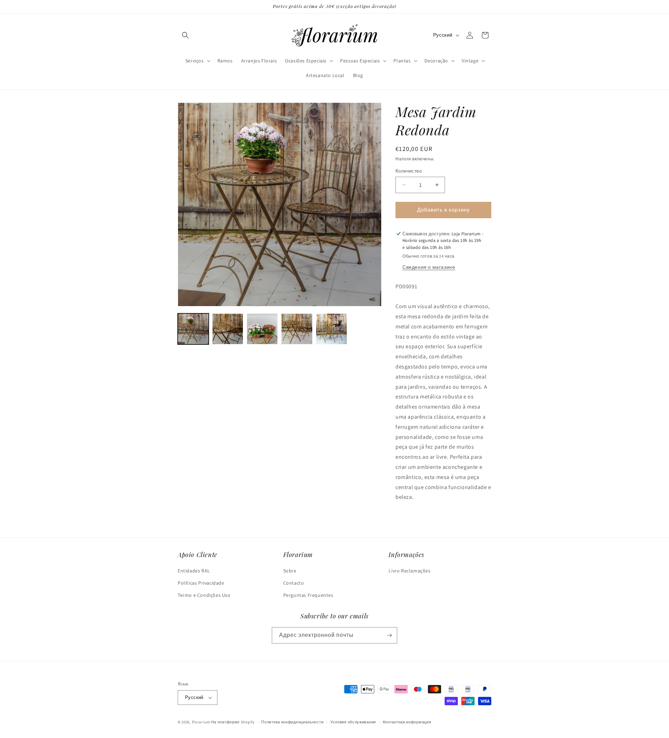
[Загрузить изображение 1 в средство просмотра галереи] (193, 328)
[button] (185, 35)
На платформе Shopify (233, 722)
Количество (408, 171)
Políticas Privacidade (201, 583)
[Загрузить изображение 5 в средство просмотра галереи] (331, 328)
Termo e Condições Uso (204, 595)
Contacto (293, 583)
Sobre (290, 571)
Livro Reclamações (409, 571)
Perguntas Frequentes (308, 595)
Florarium (201, 722)
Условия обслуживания (353, 722)
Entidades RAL (194, 571)
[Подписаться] (389, 635)
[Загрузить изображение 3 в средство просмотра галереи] (262, 328)
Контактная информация (407, 722)
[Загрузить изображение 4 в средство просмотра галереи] (296, 328)
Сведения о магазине (428, 267)
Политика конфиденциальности (292, 722)
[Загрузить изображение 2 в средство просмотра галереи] (227, 328)
